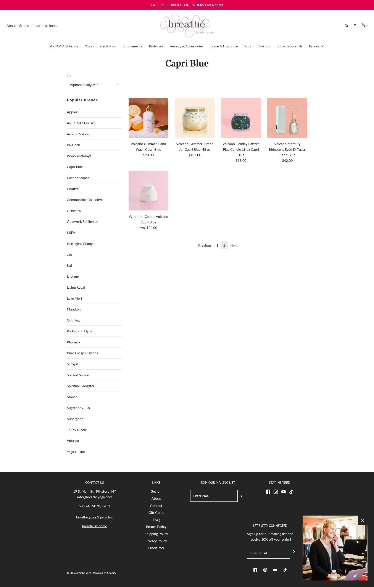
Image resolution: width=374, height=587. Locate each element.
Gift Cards (156, 512)
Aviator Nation (78, 134)
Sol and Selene (78, 375)
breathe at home (44, 25)
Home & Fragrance (224, 46)
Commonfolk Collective (85, 199)
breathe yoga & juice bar (94, 517)
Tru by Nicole (77, 430)
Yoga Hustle (76, 452)
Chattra (72, 189)
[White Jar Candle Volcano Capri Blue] (148, 191)
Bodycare (156, 46)
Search (156, 491)
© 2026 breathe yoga (79, 572)
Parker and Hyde (79, 331)
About (11, 25)
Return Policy (156, 526)
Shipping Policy (156, 534)
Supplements (132, 46)
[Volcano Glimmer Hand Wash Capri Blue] (148, 118)
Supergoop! (75, 419)
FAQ (156, 519)
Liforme (73, 276)
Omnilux (73, 320)
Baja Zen (73, 145)
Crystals (264, 46)
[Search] (346, 25)
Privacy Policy (156, 541)
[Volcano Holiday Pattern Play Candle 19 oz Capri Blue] (241, 118)
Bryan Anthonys (79, 156)
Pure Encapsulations (82, 353)
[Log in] (355, 25)
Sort (70, 75)
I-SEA (71, 232)
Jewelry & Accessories (186, 46)
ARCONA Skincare (64, 46)
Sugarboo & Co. (79, 408)
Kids (247, 46)
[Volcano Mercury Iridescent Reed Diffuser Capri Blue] (287, 118)
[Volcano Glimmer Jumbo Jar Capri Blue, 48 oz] (195, 118)
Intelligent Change (80, 243)
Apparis (73, 112)
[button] (94, 85)
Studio (24, 25)
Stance (72, 397)
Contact (156, 505)
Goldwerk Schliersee (82, 221)
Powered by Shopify (104, 572)
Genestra (74, 211)
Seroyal (72, 364)
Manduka (74, 309)
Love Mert (74, 298)
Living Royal (76, 287)
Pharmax (73, 342)
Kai (69, 265)
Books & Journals (289, 46)
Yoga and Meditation (100, 46)
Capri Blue (75, 167)
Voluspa (73, 440)
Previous (204, 245)
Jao (69, 254)
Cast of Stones (78, 178)
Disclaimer (156, 548)
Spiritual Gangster (80, 386)
